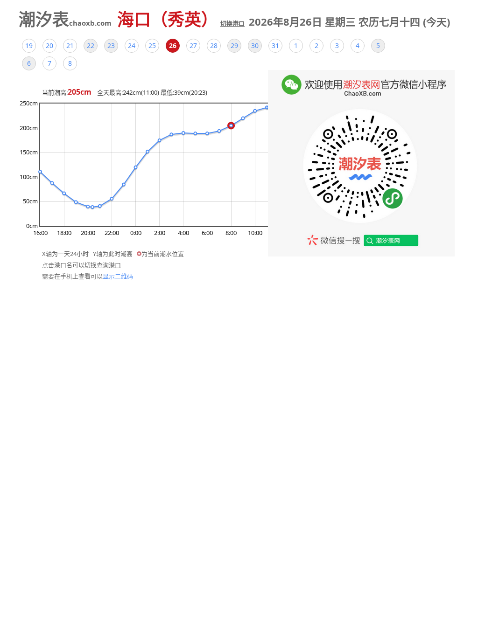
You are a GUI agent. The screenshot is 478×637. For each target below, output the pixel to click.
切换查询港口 (102, 265)
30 (255, 45)
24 (131, 45)
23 (111, 45)
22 (90, 45)
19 (29, 45)
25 (152, 45)
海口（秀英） (181, 19)
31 (275, 45)
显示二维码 (118, 276)
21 (70, 45)
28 (214, 45)
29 (234, 45)
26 (172, 45)
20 (49, 45)
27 (193, 45)
